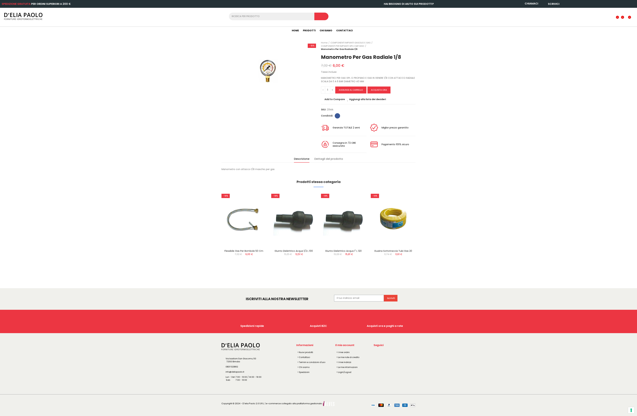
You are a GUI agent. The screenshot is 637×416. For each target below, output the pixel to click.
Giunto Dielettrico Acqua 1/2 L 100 (294, 251)
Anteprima (257, 210)
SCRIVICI (553, 4)
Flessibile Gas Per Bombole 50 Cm (243, 251)
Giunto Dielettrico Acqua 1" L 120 (343, 251)
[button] (212, 234)
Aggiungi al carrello (351, 89)
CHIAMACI (531, 3)
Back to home (409, 46)
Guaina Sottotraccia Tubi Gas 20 (393, 251)
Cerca (321, 16)
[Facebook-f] (377, 353)
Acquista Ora (379, 89)
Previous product (404, 46)
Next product (413, 46)
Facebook (337, 116)
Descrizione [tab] (301, 159)
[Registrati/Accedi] (610, 16)
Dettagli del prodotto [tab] (328, 159)
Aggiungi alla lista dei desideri (367, 99)
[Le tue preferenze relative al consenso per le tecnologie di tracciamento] (631, 410)
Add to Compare (334, 99)
